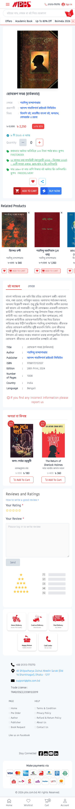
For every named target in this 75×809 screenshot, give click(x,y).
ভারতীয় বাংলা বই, (41, 113)
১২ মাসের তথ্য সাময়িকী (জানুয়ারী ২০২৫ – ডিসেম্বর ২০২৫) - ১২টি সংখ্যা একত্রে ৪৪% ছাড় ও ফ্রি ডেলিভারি (39, 162)
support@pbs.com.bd (28, 680)
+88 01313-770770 (25, 665)
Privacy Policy (43, 713)
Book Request (17, 727)
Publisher (15, 722)
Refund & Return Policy (48, 718)
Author (13, 718)
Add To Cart (23, 480)
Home (13, 708)
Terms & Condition (45, 708)
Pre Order (15, 713)
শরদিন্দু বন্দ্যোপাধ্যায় (30, 103)
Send (13, 562)
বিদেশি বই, (26, 113)
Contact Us (41, 727)
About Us (40, 722)
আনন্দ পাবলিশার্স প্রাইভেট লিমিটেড (38, 108)
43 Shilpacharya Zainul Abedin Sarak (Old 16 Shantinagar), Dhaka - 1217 (39, 672)
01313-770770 (54, 4)
